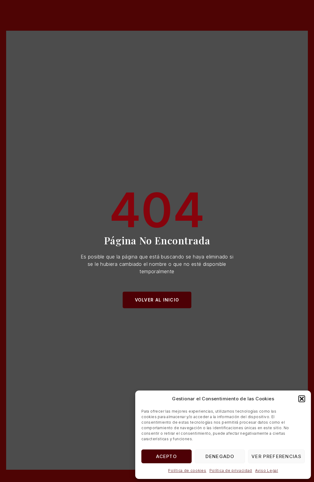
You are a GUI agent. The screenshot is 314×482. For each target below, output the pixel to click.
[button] (302, 399)
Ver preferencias (276, 456)
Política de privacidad (230, 470)
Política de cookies (187, 470)
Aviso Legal (266, 470)
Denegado (219, 456)
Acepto (166, 456)
